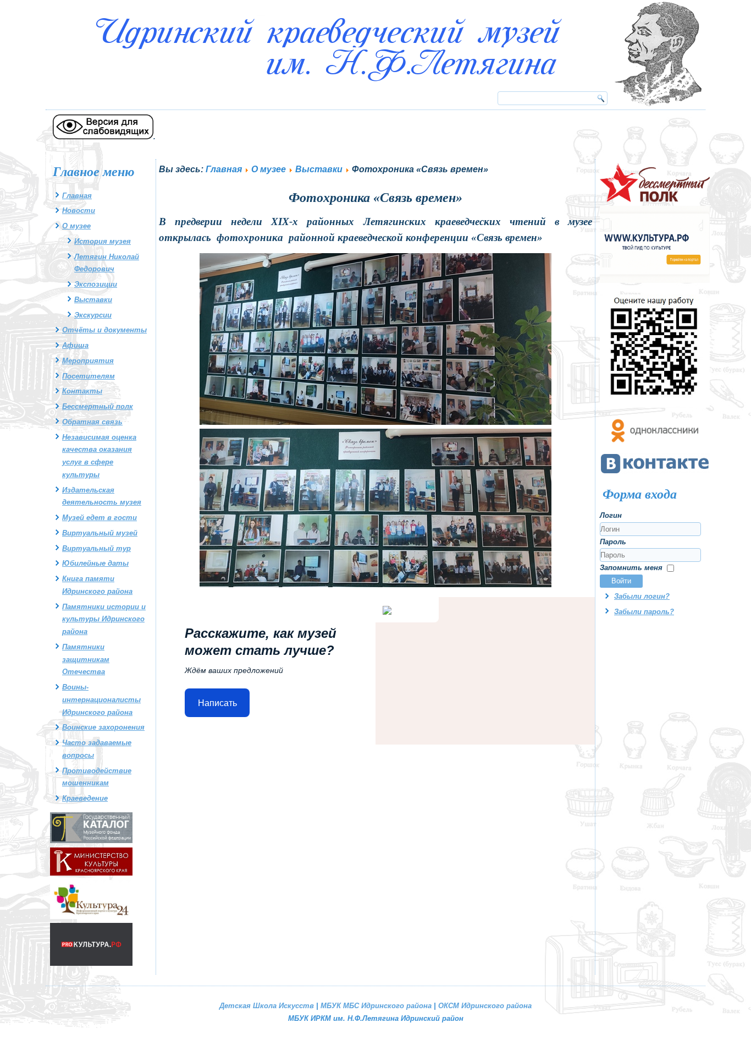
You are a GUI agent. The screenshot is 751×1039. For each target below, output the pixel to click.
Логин (611, 515)
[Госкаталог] (91, 840)
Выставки (93, 300)
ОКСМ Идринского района (485, 1006)
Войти (621, 581)
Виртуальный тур (96, 548)
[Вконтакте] (655, 472)
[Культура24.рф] (91, 916)
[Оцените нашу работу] (655, 405)
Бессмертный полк (97, 406)
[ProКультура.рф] (91, 963)
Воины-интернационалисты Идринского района (101, 700)
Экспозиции (95, 284)
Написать (217, 703)
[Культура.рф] (655, 280)
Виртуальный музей (99, 533)
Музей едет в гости (99, 517)
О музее (76, 226)
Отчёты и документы (104, 330)
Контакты (82, 391)
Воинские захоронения (103, 727)
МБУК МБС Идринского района (376, 1006)
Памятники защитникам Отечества (85, 659)
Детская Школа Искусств (266, 1006)
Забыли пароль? (644, 612)
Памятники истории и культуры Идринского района (104, 619)
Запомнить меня (631, 568)
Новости (78, 210)
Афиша (75, 345)
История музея (102, 241)
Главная (77, 196)
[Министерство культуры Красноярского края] (91, 873)
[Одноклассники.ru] (655, 446)
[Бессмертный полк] (655, 199)
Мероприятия (88, 361)
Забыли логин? (642, 596)
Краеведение (85, 798)
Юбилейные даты (95, 563)
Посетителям (88, 376)
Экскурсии (93, 315)
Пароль (613, 542)
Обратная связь (92, 422)
